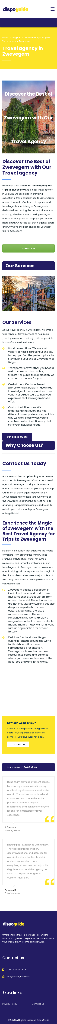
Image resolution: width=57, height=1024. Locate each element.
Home (5, 37)
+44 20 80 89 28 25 (16, 969)
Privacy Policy (9, 1004)
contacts (19, 744)
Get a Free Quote (17, 436)
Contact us (28, 248)
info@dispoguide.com (18, 976)
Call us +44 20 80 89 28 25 (22, 767)
